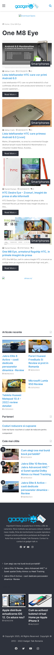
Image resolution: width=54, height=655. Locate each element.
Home (6, 24)
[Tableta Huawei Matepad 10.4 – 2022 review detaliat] (14, 385)
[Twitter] (25, 547)
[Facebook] (21, 547)
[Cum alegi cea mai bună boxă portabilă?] (10, 454)
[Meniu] (3, 6)
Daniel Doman (10, 189)
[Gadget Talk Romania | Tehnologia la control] (27, 5)
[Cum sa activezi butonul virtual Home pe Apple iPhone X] (40, 600)
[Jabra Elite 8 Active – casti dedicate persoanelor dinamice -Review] (14, 346)
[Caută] (50, 6)
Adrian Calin (9, 71)
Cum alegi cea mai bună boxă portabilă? (22, 564)
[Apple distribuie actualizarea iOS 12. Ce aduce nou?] (14, 600)
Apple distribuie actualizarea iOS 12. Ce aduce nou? (13, 614)
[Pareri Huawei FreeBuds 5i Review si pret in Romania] (40, 346)
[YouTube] (29, 547)
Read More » (10, 94)
